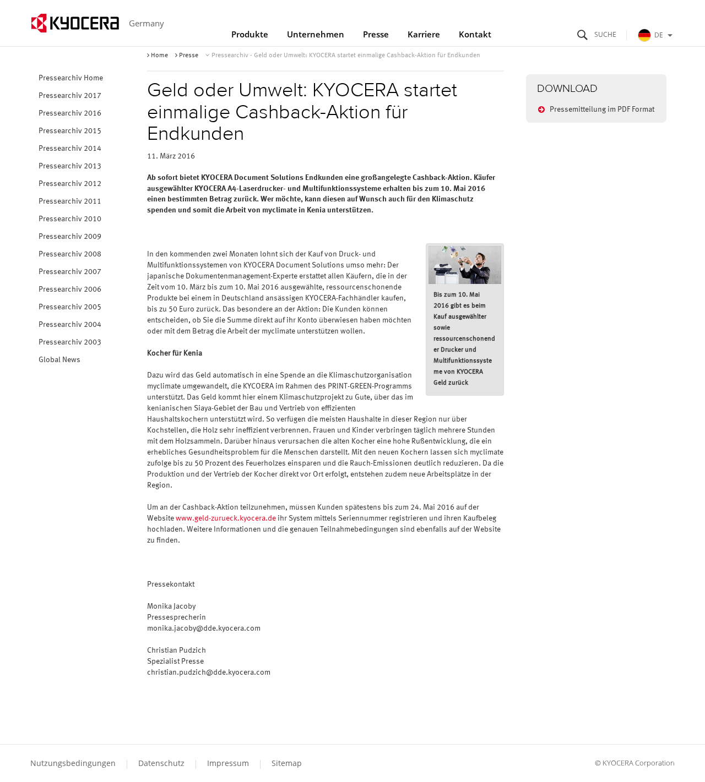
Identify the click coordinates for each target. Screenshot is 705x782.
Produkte (249, 34)
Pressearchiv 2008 (70, 254)
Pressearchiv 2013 (70, 166)
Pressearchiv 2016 (70, 113)
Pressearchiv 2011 (70, 201)
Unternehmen (315, 34)
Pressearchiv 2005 (70, 307)
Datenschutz (161, 763)
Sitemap (287, 763)
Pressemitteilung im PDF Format (602, 109)
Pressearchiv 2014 (70, 148)
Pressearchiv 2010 (70, 219)
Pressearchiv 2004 (70, 325)
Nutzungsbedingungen (73, 763)
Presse (376, 34)
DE (658, 35)
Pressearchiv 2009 (70, 236)
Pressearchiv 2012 (70, 184)
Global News (59, 360)
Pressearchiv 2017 (70, 96)
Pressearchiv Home (71, 78)
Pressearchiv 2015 (70, 131)
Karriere (424, 34)
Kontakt (475, 34)
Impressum (228, 763)
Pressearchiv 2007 (70, 272)
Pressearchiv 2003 (70, 342)
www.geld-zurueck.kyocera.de (226, 518)
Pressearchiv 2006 (70, 289)
